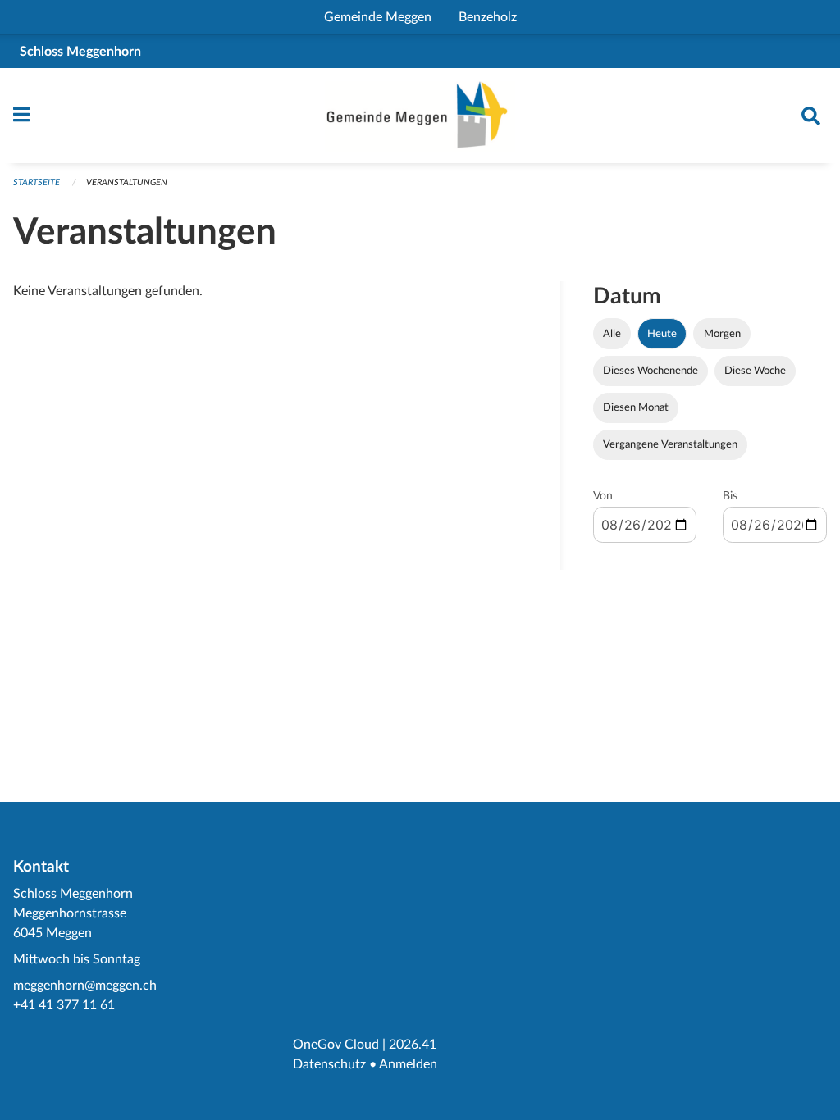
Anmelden (408, 1064)
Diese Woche (755, 371)
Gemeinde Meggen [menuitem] (384, 17)
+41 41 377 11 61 (64, 1005)
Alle (612, 334)
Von (603, 496)
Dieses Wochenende (650, 371)
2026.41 (412, 1044)
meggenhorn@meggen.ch (85, 985)
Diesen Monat (636, 407)
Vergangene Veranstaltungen (670, 444)
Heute (662, 334)
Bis (730, 496)
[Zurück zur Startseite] (420, 115)
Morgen (722, 334)
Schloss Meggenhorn (80, 51)
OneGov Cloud (336, 1044)
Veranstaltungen (126, 182)
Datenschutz (329, 1064)
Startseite (36, 182)
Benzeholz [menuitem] (494, 17)
